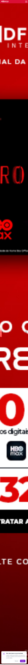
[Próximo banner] (26, 332)
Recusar (16, 660)
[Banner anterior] (2, 332)
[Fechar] (25, 653)
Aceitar (22, 660)
